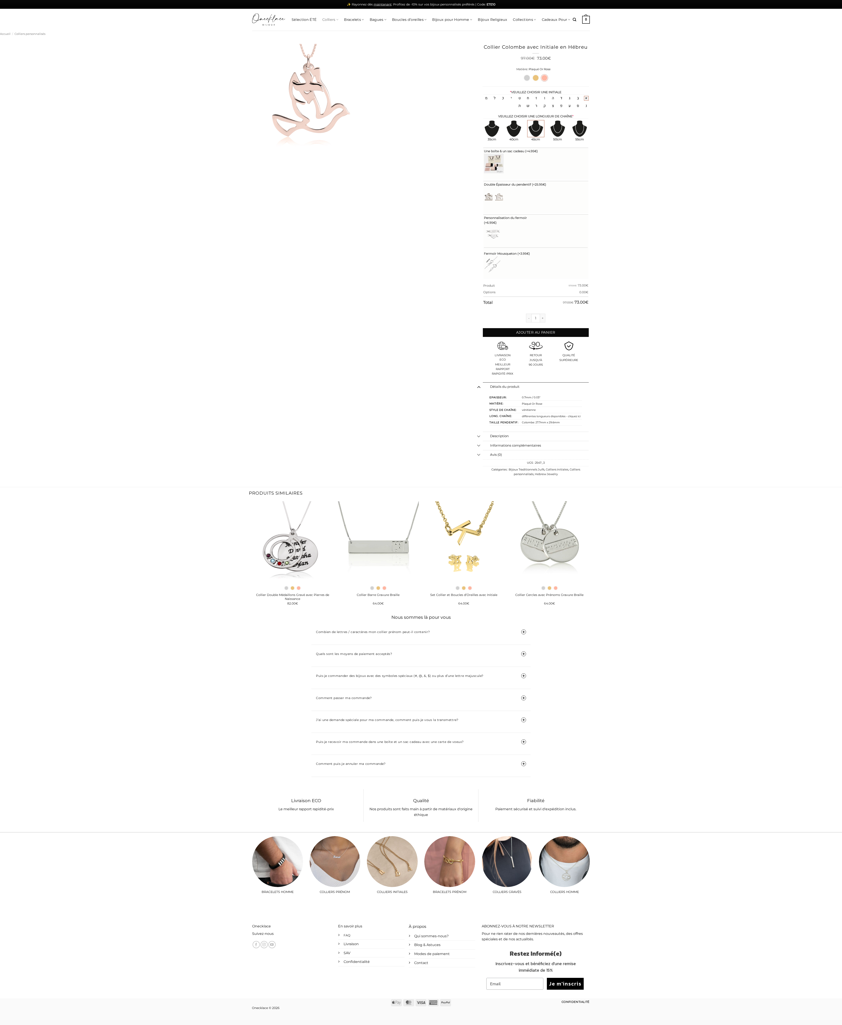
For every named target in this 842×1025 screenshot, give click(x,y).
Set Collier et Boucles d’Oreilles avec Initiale (463, 595)
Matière (521, 69)
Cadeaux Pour (554, 20)
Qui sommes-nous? (431, 936)
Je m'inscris (565, 983)
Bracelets (352, 20)
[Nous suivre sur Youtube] (272, 944)
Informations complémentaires (515, 445)
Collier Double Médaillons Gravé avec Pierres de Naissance (292, 597)
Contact (421, 963)
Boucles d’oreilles (408, 20)
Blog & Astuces (427, 945)
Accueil (5, 34)
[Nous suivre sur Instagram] (264, 944)
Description (499, 436)
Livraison (351, 944)
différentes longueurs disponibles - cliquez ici (551, 416)
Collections (523, 20)
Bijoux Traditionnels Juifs (526, 469)
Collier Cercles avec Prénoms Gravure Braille (549, 595)
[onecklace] (268, 20)
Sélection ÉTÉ (304, 20)
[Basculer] (478, 387)
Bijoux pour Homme (450, 20)
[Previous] (252, 557)
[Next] (590, 557)
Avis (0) (496, 455)
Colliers (328, 20)
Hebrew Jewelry (546, 474)
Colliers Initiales (557, 469)
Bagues (377, 20)
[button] (574, 19)
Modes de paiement (432, 954)
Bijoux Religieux (492, 20)
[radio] (527, 78)
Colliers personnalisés (29, 34)
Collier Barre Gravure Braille (378, 595)
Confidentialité (357, 962)
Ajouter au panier (535, 332)
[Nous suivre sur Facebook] (256, 944)
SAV (347, 953)
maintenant (383, 4)
